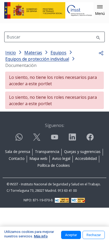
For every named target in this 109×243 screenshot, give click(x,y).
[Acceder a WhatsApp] (19, 139)
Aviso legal (61, 158)
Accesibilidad (86, 158)
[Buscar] (98, 37)
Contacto (17, 158)
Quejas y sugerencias (82, 151)
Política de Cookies (53, 165)
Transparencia (47, 151)
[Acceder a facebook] (90, 139)
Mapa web (38, 158)
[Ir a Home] (48, 10)
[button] (100, 10)
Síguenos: (54, 125)
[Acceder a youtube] (54, 139)
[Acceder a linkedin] (72, 139)
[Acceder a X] (37, 139)
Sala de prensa (17, 151)
